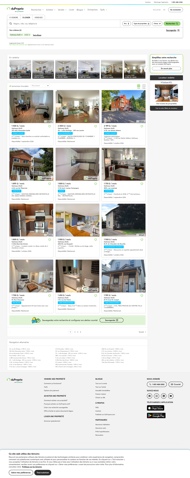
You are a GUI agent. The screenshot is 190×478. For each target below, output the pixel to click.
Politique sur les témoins (32, 467)
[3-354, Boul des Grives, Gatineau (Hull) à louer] (31, 220)
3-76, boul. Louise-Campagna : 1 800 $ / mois (22, 366)
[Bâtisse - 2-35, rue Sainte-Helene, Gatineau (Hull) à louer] (123, 106)
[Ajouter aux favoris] (49, 126)
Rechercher (170, 23)
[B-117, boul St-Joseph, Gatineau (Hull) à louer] (123, 276)
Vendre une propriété (54, 379)
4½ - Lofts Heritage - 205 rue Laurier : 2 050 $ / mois (25, 360)
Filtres (156, 23)
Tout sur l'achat (100, 387)
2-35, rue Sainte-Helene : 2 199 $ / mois (21, 362)
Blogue (99, 379)
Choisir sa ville (100, 398)
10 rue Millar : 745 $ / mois (17, 355)
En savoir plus (166, 68)
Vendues (39, 17)
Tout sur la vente (101, 383)
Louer (71, 9)
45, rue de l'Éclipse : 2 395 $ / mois (19, 349)
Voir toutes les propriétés (166, 104)
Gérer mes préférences (21, 472)
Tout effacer (37, 35)
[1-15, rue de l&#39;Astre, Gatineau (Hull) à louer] (77, 276)
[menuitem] (69, 385)
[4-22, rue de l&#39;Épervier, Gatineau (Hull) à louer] (31, 164)
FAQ (97, 407)
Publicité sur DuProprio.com (105, 414)
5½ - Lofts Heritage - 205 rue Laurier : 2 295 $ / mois (71, 353)
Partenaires (101, 420)
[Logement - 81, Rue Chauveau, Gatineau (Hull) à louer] (31, 276)
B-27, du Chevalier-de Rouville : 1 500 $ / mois (115, 353)
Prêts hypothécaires (102, 432)
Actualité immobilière (102, 390)
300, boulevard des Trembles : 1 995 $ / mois (68, 364)
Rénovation (99, 435)
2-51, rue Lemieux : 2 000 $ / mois (112, 351)
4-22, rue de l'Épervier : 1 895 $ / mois (20, 364)
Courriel (177, 384)
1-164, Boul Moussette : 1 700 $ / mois (113, 362)
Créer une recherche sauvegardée (56, 407)
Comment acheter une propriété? (55, 400)
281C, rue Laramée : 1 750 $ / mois (65, 355)
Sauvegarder (110, 320)
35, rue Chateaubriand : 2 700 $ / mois (66, 351)
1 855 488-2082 (177, 2)
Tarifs (46, 387)
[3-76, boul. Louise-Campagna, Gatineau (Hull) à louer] (77, 164)
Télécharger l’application (161, 2)
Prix (125, 23)
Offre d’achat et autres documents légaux (58, 411)
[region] (95, 464)
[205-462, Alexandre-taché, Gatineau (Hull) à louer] (31, 106)
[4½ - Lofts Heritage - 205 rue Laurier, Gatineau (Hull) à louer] (77, 106)
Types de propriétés (140, 23)
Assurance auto (100, 428)
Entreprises (93, 9)
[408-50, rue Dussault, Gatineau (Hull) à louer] (77, 220)
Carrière (98, 411)
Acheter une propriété (55, 396)
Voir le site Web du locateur (166, 108)
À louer (26, 17)
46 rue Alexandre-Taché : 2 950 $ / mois (21, 353)
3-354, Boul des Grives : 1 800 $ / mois (66, 360)
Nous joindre (157, 10)
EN (164, 10)
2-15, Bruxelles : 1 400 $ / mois (64, 349)
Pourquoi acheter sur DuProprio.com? (57, 404)
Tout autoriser (43, 472)
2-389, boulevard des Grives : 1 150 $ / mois (22, 358)
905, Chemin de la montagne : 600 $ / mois (68, 366)
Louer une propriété (54, 416)
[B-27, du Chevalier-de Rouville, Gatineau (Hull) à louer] (123, 220)
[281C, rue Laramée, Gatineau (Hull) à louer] (123, 164)
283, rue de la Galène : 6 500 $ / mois (113, 360)
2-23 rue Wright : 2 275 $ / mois (111, 358)
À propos (99, 403)
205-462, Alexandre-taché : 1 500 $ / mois (21, 351)
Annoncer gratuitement (52, 421)
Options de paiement (51, 390)
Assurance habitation (102, 425)
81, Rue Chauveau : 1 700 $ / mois (111, 355)
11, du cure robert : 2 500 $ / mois (65, 358)
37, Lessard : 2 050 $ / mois (63, 362)
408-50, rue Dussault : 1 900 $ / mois (112, 349)
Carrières (148, 2)
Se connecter (175, 10)
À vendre (13, 17)
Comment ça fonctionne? (52, 383)
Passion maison (100, 394)
